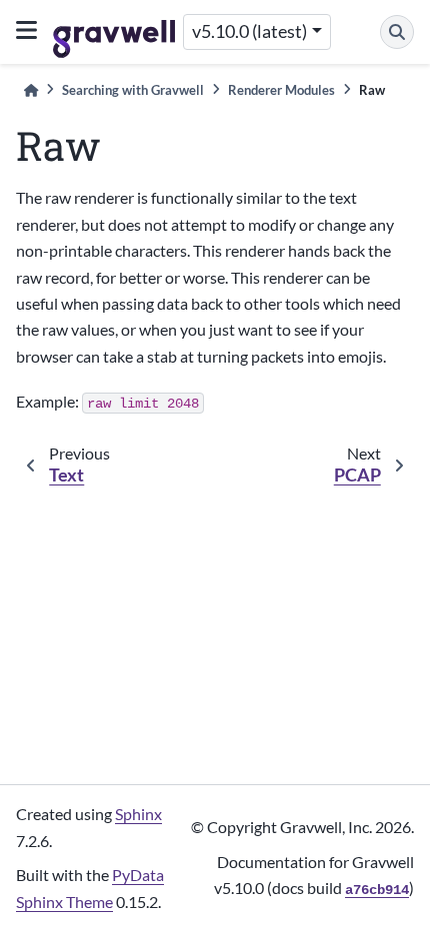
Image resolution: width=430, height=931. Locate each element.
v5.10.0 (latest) (249, 31)
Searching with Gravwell (133, 90)
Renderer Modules (281, 90)
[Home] (31, 90)
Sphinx (138, 813)
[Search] (397, 32)
